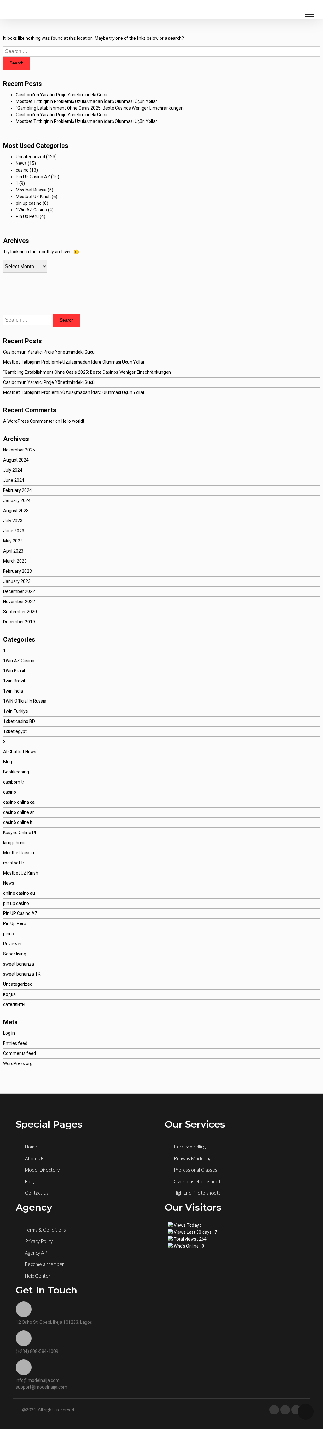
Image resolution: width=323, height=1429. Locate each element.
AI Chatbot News (19, 751)
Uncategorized (30, 156)
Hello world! (72, 421)
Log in (9, 1033)
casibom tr (13, 781)
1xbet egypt (15, 731)
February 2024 (17, 490)
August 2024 (16, 460)
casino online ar (18, 812)
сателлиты (14, 1004)
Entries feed (15, 1043)
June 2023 (13, 530)
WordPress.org (17, 1063)
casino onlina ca (19, 802)
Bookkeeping (16, 771)
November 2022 (19, 601)
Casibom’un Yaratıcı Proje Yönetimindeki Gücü (61, 94)
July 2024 (12, 470)
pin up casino (29, 203)
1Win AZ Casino (31, 209)
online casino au (19, 893)
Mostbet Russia (31, 189)
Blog (7, 761)
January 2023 (17, 581)
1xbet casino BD (19, 721)
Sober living (14, 953)
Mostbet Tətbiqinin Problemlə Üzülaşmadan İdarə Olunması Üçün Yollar (86, 101)
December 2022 (19, 591)
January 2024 (17, 500)
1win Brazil (14, 680)
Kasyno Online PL (20, 832)
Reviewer (12, 943)
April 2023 (13, 551)
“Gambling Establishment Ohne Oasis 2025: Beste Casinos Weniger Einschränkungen (100, 108)
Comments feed (19, 1053)
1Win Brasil (14, 670)
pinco (8, 933)
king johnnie (15, 842)
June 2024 (13, 480)
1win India (13, 690)
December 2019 (19, 621)
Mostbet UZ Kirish (33, 196)
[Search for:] (161, 51)
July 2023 (12, 520)
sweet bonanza (18, 963)
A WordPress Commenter (28, 421)
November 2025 (19, 449)
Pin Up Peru (27, 216)
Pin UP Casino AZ (33, 176)
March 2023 (15, 561)
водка (9, 994)
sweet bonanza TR (22, 974)
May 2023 (13, 540)
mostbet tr (13, 862)
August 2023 (16, 510)
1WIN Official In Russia (24, 701)
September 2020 (20, 611)
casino (22, 170)
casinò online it (17, 822)
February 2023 (17, 571)
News (21, 163)
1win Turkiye (15, 711)
